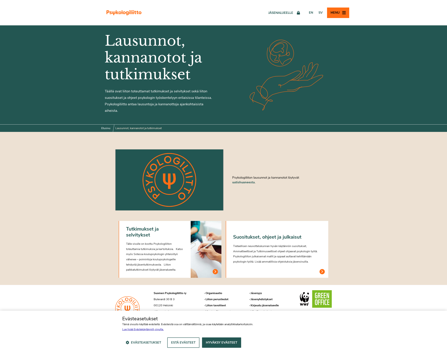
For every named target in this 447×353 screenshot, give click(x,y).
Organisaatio (214, 293)
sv (320, 12)
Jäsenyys (256, 293)
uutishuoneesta (243, 182)
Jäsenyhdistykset (262, 299)
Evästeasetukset (146, 342)
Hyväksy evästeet (221, 342)
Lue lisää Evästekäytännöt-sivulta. (143, 329)
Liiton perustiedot (217, 299)
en (311, 12)
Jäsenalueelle (280, 13)
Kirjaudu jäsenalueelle (265, 305)
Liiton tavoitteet (216, 305)
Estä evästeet (183, 342)
